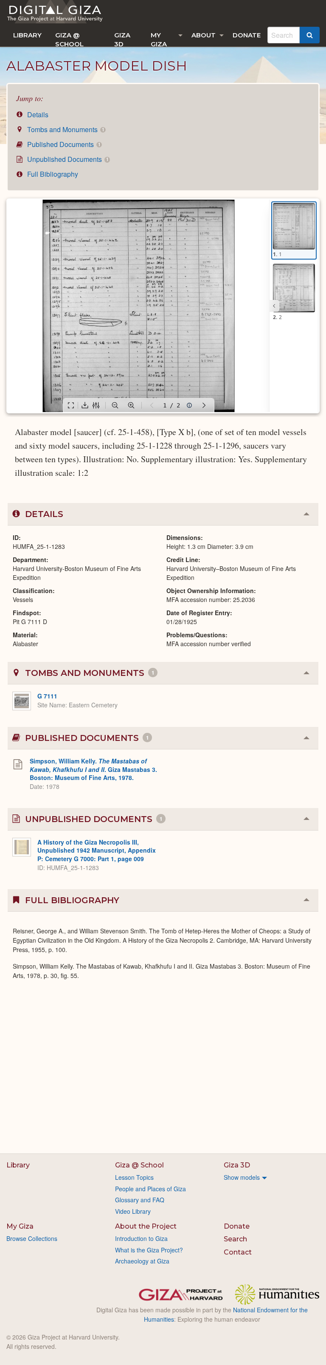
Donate (247, 35)
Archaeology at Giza (142, 1261)
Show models (242, 1177)
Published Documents (62, 144)
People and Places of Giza (150, 1188)
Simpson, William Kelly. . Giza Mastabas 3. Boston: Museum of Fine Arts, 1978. (93, 769)
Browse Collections (31, 1238)
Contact (238, 1252)
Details (36, 114)
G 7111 (47, 696)
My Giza (159, 39)
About (203, 35)
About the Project (146, 1226)
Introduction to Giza (141, 1238)
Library (27, 35)
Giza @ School (69, 39)
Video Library (133, 1211)
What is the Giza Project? (149, 1250)
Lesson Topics (134, 1177)
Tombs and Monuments (64, 129)
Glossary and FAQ (139, 1199)
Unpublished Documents (66, 159)
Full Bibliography (51, 174)
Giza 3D (122, 39)
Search (235, 1239)
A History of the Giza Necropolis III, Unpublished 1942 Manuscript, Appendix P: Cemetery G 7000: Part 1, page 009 (96, 850)
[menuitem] (27, 35)
